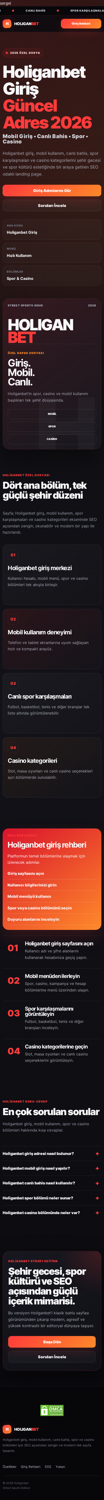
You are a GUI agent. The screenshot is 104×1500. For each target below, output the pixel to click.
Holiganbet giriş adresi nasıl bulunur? (38, 1153)
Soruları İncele (52, 205)
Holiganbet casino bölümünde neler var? (41, 1212)
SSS (48, 1467)
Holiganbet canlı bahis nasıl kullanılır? (39, 1183)
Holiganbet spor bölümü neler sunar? (38, 1198)
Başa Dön (52, 1341)
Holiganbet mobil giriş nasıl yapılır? (36, 1168)
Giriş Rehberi (81, 23)
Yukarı (60, 1467)
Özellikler (9, 1467)
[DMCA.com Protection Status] (52, 1410)
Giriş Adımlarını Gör (52, 190)
